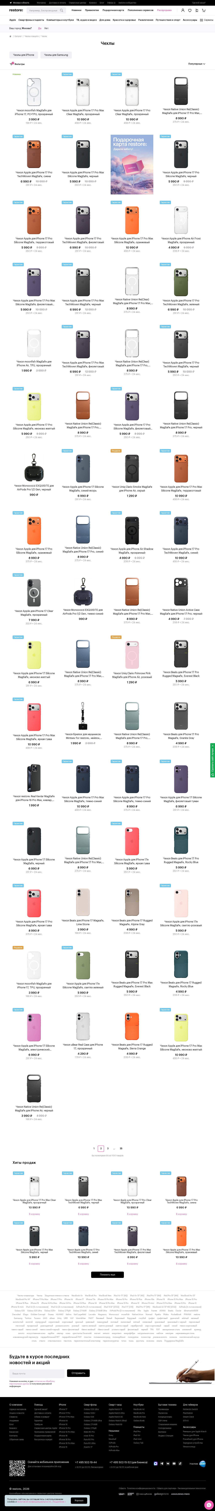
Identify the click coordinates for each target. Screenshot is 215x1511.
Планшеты (138, 1427)
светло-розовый (106, 1326)
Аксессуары (189, 1427)
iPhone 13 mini (148, 1303)
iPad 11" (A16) (127, 1307)
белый (109, 1318)
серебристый (137, 1326)
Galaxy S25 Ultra (34, 1311)
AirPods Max (114, 1450)
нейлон (159, 1333)
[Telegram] (162, 1464)
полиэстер (146, 1337)
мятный (136, 1322)
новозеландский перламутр (25, 1337)
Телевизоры (163, 1409)
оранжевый (160, 1322)
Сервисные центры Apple (45, 1428)
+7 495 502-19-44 (86, 1462)
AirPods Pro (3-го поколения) (89, 1307)
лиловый (114, 1322)
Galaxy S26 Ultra (91, 1409)
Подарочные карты (42, 1436)
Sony (111, 1435)
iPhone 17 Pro (56, 1299)
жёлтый (185, 1318)
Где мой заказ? (199, 3)
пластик (87, 1337)
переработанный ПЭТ (72, 1337)
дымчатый (174, 1318)
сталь (34, 1341)
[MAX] (156, 1464)
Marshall (112, 1439)
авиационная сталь (171, 1330)
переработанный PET (50, 1337)
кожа (68, 1333)
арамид (197, 1330)
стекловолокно (54, 1341)
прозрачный (32, 1326)
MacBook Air (77, 1296)
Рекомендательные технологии (192, 1488)
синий (174, 1326)
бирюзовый (120, 1318)
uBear (52, 1318)
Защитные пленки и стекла (57, 1296)
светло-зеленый (89, 1326)
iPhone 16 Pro (121, 1299)
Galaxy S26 (89, 1417)
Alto (139, 1311)
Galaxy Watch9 (115, 1424)
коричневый (67, 1322)
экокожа (150, 1341)
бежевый (100, 1318)
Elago (25, 1314)
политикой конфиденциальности (34, 1502)
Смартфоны (90, 1405)
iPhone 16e (149, 1299)
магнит (97, 1333)
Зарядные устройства (193, 1443)
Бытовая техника (167, 1405)
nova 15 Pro (89, 1436)
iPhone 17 (80, 1299)
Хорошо (79, 1501)
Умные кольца (189, 1447)
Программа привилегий (44, 1432)
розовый (75, 1326)
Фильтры (18, 63)
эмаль (159, 1341)
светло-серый (122, 1326)
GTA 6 (186, 1421)
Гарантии (38, 1421)
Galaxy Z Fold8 (80, 1311)
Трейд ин (38, 1424)
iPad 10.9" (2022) (111, 1307)
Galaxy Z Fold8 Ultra (98, 1311)
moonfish (125, 1314)
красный (79, 1322)
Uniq (59, 1318)
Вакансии (13, 1432)
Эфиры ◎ (111, 3)
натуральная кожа (146, 1333)
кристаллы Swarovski (82, 1333)
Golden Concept (38, 1314)
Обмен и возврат (41, 1417)
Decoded (16, 1314)
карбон (51, 1333)
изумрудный (40, 1322)
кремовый (90, 1322)
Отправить (78, 1373)
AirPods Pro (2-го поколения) (122, 1311)
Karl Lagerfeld (80, 1314)
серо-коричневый (153, 1326)
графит (151, 1318)
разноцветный (46, 1326)
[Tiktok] (180, 1464)
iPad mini (137, 1439)
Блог (102, 3)
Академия (14, 1421)
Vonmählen (81, 1318)
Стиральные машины (167, 1424)
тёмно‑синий (103, 1330)
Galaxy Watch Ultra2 (118, 1421)
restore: (197, 1314)
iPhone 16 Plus (136, 1299)
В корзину (34, 1214)
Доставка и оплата (57, 3)
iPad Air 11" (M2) (121, 1296)
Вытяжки (162, 1432)
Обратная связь (16, 1439)
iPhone (62, 1405)
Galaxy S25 (20, 1311)
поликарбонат (119, 1337)
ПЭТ (158, 1330)
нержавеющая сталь (185, 1333)
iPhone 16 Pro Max (105, 1299)
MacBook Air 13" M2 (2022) (164, 1307)
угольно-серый (118, 1330)
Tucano (37, 1318)
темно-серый (17, 1330)
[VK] (168, 1464)
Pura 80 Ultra (89, 1443)
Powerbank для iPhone (193, 1439)
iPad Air (136, 1435)
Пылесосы (163, 1413)
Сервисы (13, 1417)
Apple (146, 1311)
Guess (51, 1314)
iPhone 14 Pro (65, 1303)
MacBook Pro (90, 1296)
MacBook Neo (105, 1296)
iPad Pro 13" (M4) (171, 1296)
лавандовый (102, 1322)
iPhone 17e (90, 1299)
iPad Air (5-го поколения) (37, 1307)
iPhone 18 (63, 1436)
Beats (170, 1311)
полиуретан (133, 1337)
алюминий (187, 1330)
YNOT (90, 1318)
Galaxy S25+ (50, 1311)
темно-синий (31, 1330)
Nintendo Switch (190, 1409)
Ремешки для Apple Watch (195, 1432)
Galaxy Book (138, 1421)
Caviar (178, 1311)
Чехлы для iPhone (23, 55)
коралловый (54, 1322)
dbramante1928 (191, 1311)
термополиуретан (111, 1341)
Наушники (114, 1431)
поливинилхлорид (102, 1337)
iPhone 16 (161, 1299)
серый (166, 1326)
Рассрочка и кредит (43, 1439)
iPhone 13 (135, 1303)
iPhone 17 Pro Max (40, 1299)
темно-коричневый (188, 1326)
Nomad (149, 1314)
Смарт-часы (115, 1405)
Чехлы (39, 1296)
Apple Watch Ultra (116, 1413)
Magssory (102, 1314)
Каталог (18, 36)
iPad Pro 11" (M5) (143, 1307)
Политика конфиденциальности (141, 1488)
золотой (29, 1322)
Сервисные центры (77, 3)
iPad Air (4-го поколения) (62, 1307)
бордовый (131, 1318)
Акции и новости (16, 1413)
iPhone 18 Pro (65, 1439)
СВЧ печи (162, 1421)
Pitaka (166, 1314)
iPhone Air (68, 1299)
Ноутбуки (138, 1405)
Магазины (41, 3)
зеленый (195, 1318)
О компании (15, 1405)
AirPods (112, 1443)
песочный (20, 1326)
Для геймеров (190, 1405)
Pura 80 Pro (89, 1439)
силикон (173, 1337)
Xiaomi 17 (88, 1447)
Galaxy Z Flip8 (64, 1311)
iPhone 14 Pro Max (49, 1303)
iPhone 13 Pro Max (107, 1303)
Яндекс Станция (165, 1436)
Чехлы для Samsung (56, 55)
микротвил (116, 1333)
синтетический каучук (189, 1337)
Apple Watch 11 (115, 1409)
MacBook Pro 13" (188, 1296)
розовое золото (62, 1326)
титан (123, 1341)
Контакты (13, 1436)
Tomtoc (28, 1318)
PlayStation (188, 1413)
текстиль (67, 1341)
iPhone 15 (35, 1303)
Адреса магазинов (17, 1409)
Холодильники (164, 1428)
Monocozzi (114, 1314)
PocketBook (176, 1314)
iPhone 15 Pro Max (175, 1299)
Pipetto (158, 1314)
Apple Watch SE (116, 1417)
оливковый (147, 1322)
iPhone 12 (192, 1303)
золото (21, 1333)
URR (66, 1318)
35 (121, 1149)
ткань (131, 1341)
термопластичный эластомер (87, 1341)
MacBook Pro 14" (23, 1299)
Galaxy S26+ (89, 1413)
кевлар (60, 1333)
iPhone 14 (92, 1303)
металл (106, 1333)
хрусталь (140, 1341)
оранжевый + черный (176, 1322)
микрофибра (129, 1333)
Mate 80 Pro (89, 1432)
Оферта (122, 1488)
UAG (45, 1318)
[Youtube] (174, 1464)
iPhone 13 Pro (122, 1303)
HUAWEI (59, 1314)
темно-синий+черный (49, 1330)
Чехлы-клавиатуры (25, 1296)
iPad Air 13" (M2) (137, 1296)
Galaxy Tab (138, 1443)
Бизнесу (93, 3)
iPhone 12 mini (17, 1307)
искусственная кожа (36, 1333)
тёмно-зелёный (88, 1330)
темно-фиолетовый (70, 1330)
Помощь (38, 1405)
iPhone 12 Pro (180, 1303)
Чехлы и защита (31, 36)
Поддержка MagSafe (174, 1341)
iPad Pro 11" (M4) (154, 1296)
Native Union (137, 1314)
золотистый (18, 1322)
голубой (142, 1318)
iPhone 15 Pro (191, 1299)
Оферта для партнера (166, 1488)
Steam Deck (188, 1417)
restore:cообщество (127, 3)
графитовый (162, 1318)
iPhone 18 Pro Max (67, 1443)
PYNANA (187, 1314)
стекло (42, 1341)
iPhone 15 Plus (22, 1303)
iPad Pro (136, 1432)
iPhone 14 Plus (80, 1303)
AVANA (162, 1311)
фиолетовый (133, 1330)
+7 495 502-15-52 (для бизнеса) (128, 1462)
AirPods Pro (114, 1447)
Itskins (68, 1314)
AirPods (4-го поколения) (190, 1307)
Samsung (18, 1318)
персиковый (194, 1322)
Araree (154, 1311)
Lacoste (92, 1314)
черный (144, 1330)
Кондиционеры (165, 1417)
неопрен (169, 1333)
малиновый (126, 1322)
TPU (152, 1330)
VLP (71, 1318)
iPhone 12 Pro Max (164, 1303)
